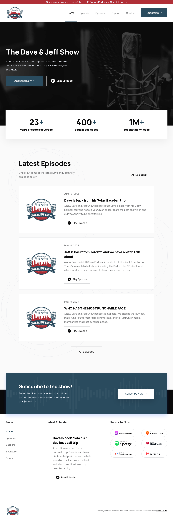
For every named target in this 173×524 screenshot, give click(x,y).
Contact (131, 13)
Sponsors (101, 13)
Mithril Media (161, 510)
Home (71, 12)
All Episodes (139, 175)
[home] (15, 13)
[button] (154, 12)
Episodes (85, 13)
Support (116, 13)
